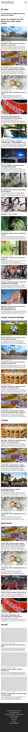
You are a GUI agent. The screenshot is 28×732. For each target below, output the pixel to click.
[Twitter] (14, 706)
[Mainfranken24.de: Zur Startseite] (7, 2)
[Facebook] (10, 706)
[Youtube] (17, 706)
